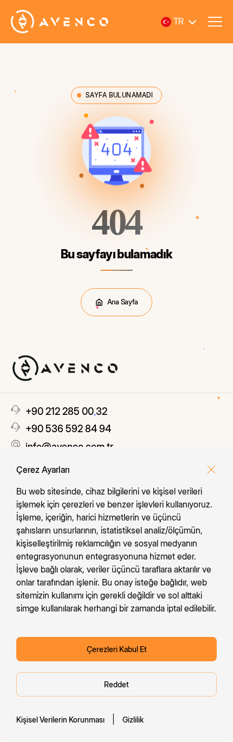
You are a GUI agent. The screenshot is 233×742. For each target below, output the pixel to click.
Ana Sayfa (122, 301)
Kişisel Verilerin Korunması (60, 719)
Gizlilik (133, 719)
